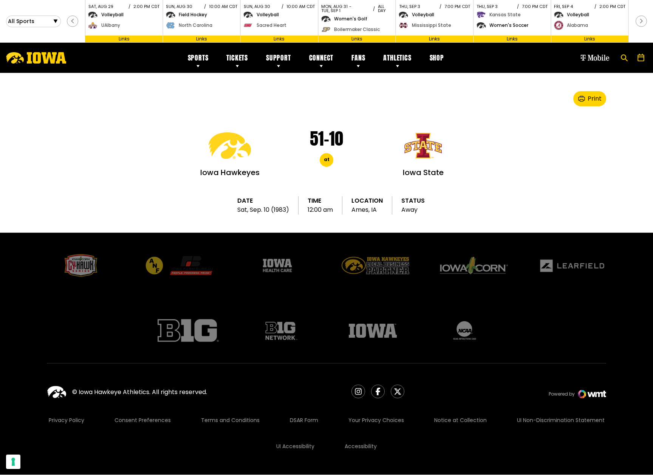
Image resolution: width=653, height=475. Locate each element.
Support (278, 58)
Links (124, 39)
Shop (437, 58)
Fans (358, 58)
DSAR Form (304, 420)
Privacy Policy (66, 420)
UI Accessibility (295, 446)
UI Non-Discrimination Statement (561, 420)
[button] (72, 21)
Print (595, 98)
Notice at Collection (460, 420)
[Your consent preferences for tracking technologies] (13, 462)
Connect (321, 58)
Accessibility (361, 446)
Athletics (397, 58)
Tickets (237, 58)
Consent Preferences (143, 420)
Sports (198, 58)
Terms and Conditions (230, 420)
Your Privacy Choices (376, 420)
